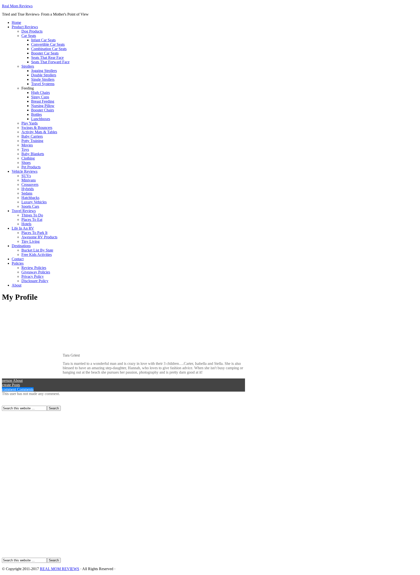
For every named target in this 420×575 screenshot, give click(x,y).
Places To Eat (31, 219)
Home (16, 22)
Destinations (21, 246)
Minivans (28, 180)
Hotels (26, 224)
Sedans (26, 193)
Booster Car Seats (45, 53)
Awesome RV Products (39, 237)
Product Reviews (25, 27)
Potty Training (32, 141)
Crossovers (29, 184)
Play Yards (29, 123)
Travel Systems (42, 84)
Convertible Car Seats (48, 44)
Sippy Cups (40, 97)
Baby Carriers (32, 136)
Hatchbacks (30, 198)
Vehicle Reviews (24, 171)
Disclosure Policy (34, 281)
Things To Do (32, 215)
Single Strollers (42, 79)
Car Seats (28, 36)
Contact (18, 259)
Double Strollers (43, 75)
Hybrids (27, 189)
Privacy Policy (32, 276)
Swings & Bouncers (36, 128)
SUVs (26, 176)
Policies (18, 263)
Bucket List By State (37, 250)
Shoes (26, 163)
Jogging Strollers (44, 71)
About (16, 285)
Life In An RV (23, 228)
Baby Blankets (32, 154)
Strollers (27, 66)
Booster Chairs (42, 110)
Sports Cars (30, 206)
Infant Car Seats (43, 40)
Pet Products (31, 167)
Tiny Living (30, 241)
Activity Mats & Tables (39, 132)
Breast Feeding (42, 101)
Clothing (28, 158)
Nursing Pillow (42, 106)
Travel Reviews (24, 211)
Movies (27, 145)
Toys (25, 149)
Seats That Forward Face (50, 62)
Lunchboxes (40, 119)
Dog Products (32, 31)
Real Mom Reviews (17, 6)
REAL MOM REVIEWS (59, 569)
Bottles (36, 114)
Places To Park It (34, 233)
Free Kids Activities (36, 254)
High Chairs (40, 92)
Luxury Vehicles (34, 202)
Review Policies (33, 268)
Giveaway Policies (35, 272)
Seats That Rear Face (47, 57)
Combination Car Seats (49, 49)
